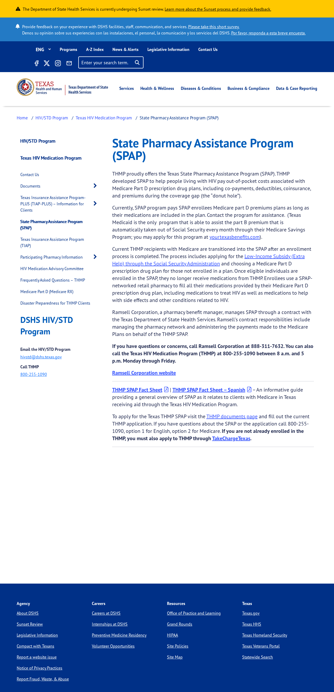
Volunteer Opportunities (113, 646)
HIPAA (172, 635)
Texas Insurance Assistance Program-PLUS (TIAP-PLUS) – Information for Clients (53, 204)
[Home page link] (62, 87)
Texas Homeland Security (264, 635)
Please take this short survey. (213, 26)
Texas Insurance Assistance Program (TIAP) (52, 242)
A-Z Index (95, 49)
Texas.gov (251, 613)
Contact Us (208, 49)
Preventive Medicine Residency (119, 635)
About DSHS (28, 613)
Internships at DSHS (110, 624)
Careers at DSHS (106, 613)
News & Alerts (125, 49)
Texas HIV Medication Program (104, 117)
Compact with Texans (35, 646)
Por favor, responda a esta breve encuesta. (268, 33)
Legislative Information (168, 49)
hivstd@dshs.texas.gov (41, 356)
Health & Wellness (157, 88)
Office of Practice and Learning (194, 613)
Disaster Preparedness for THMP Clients (55, 303)
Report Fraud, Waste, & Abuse (43, 679)
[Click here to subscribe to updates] (69, 64)
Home (22, 117)
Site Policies (177, 646)
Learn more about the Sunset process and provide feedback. (218, 9)
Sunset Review (30, 624)
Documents (30, 186)
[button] (96, 185)
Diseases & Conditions (201, 88)
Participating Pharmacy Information (51, 257)
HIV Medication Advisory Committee (52, 268)
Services (126, 88)
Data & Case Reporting (296, 88)
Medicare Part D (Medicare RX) (46, 291)
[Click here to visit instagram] (58, 64)
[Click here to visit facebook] (36, 64)
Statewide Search (257, 657)
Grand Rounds (179, 624)
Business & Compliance (249, 88)
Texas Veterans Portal (261, 646)
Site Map (175, 657)
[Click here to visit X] (46, 64)
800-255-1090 (33, 374)
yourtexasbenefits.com (235, 237)
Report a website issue (37, 657)
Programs (68, 49)
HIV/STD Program (51, 117)
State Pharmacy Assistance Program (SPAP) (51, 224)
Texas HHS (251, 624)
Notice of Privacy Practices (39, 668)
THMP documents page (232, 416)
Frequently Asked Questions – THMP (52, 280)
